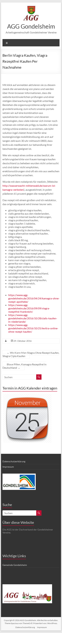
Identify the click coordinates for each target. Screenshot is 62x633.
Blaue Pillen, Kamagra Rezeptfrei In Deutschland (24, 366)
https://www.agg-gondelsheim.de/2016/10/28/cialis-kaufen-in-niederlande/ (32, 318)
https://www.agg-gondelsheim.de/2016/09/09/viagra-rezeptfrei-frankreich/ (29, 308)
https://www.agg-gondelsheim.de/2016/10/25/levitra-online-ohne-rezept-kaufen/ (33, 328)
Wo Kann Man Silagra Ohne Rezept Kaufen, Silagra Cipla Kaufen (30, 354)
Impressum (8, 466)
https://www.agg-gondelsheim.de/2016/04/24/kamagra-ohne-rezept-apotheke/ (34, 298)
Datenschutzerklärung (13, 461)
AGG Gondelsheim (31, 26)
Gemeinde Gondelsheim (14, 565)
